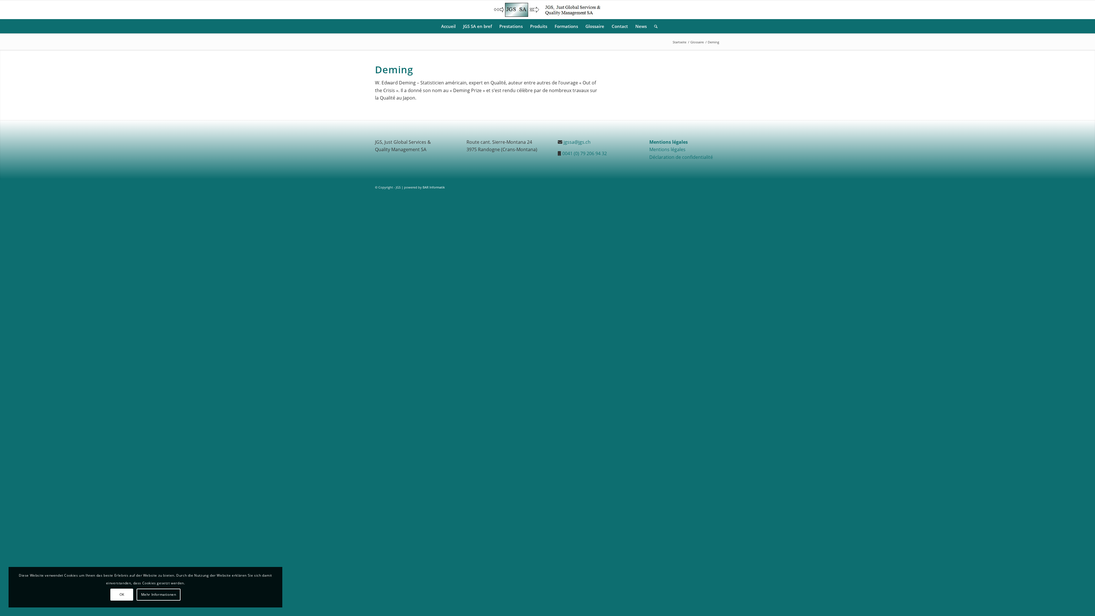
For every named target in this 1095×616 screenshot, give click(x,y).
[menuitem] (448, 26)
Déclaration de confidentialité (681, 157)
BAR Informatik (434, 187)
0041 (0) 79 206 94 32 (584, 153)
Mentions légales (667, 149)
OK (121, 594)
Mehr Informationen (158, 594)
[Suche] (654, 26)
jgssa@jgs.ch (577, 142)
